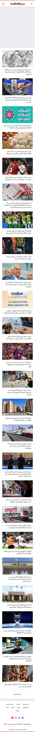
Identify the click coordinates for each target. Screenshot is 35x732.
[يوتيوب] (12, 717)
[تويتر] (19, 717)
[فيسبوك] (22, 717)
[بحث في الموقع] (3, 3)
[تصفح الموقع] (32, 3)
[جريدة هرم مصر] (17, 3)
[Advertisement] (17, 26)
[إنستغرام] (15, 717)
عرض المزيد (17, 694)
